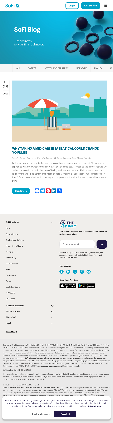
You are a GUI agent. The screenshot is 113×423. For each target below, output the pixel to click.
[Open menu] (106, 5)
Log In (72, 5)
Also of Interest (13, 312)
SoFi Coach (10, 299)
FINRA (81, 396)
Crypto (8, 281)
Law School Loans (13, 287)
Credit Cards (11, 275)
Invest (8, 269)
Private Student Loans (14, 246)
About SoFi (11, 318)
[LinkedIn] (68, 272)
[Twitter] (75, 272)
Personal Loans (12, 234)
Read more (21, 190)
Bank (8, 228)
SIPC (89, 396)
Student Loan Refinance (15, 240)
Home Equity (11, 258)
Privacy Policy (92, 255)
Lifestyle (81, 68)
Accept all (65, 414)
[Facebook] (61, 272)
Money (98, 68)
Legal (8, 323)
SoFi (16, 158)
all (18, 68)
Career (32, 68)
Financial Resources (15, 306)
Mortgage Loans (12, 252)
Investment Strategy (56, 68)
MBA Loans (10, 293)
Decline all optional (41, 414)
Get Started (90, 5)
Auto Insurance (12, 263)
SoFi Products (12, 222)
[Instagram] (82, 272)
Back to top (11, 331)
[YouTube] (89, 272)
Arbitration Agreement (68, 257)
